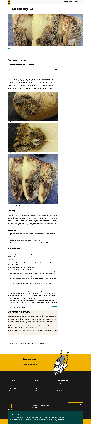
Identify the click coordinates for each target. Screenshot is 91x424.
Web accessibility (12, 388)
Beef (28, 48)
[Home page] (9, 2)
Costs (70, 1)
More (75, 48)
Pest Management (57, 48)
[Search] (11, 1)
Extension (13, 52)
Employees (59, 390)
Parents (58, 388)
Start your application (29, 364)
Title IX (9, 390)
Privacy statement (12, 386)
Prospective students (61, 383)
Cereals (33, 48)
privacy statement (52, 420)
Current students (60, 386)
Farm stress (44, 48)
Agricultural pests (42, 52)
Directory (36, 383)
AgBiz (49, 48)
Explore (66, 1)
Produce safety (67, 48)
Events (35, 390)
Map (35, 386)
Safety (35, 388)
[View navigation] (81, 2)
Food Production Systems (18, 48)
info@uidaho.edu (35, 408)
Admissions (75, 1)
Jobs (9, 383)
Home (9, 52)
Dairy (38, 48)
